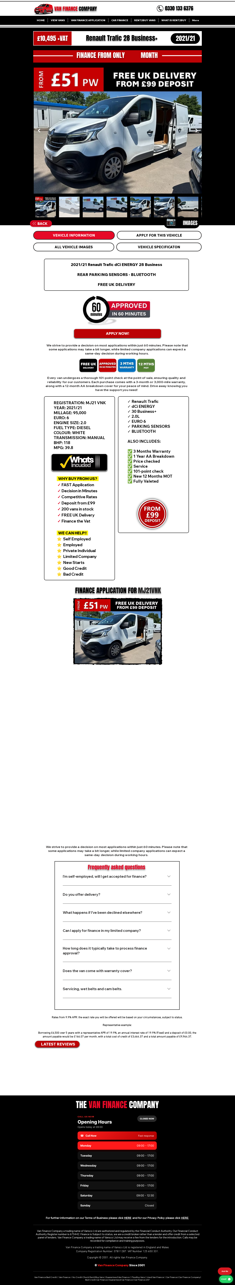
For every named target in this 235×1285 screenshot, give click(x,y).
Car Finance (172, 1277)
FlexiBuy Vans (138, 1277)
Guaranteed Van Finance (118, 1277)
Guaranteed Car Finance (121, 1279)
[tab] (74, 235)
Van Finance (65, 1277)
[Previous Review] (37, 1072)
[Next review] (198, 1072)
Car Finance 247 (142, 1279)
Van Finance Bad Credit (45, 1277)
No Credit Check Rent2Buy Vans (88, 1277)
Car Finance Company (189, 1277)
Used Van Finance (155, 1277)
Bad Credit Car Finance (96, 1279)
